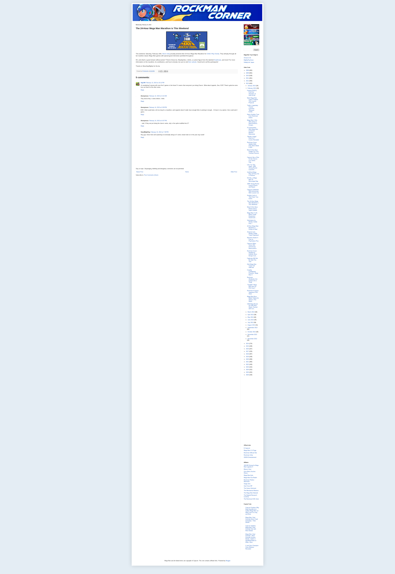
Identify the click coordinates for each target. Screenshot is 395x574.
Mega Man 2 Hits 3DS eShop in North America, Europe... (252, 122)
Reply (142, 90)
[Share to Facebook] (165, 71)
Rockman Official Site (250, 453)
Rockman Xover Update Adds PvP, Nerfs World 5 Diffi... (253, 145)
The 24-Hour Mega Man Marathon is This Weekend (253, 202)
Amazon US (247, 58)
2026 (247, 375)
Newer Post (139, 172)
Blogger (228, 560)
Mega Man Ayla (248, 475)
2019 (247, 356)
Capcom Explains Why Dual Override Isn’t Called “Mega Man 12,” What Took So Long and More (252, 511)
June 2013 (251, 320)
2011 (247, 78)
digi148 (143, 82)
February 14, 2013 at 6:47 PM (158, 120)
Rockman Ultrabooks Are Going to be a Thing (252, 280)
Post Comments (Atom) (151, 175)
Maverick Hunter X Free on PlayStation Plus (253, 239)
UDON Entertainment (250, 457)
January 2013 (252, 85)
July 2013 (251, 322)
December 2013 (252, 338)
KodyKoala (217, 60)
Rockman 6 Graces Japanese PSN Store (253, 292)
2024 (247, 369)
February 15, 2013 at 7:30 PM (159, 132)
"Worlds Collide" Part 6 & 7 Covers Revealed (253, 138)
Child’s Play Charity (213, 54)
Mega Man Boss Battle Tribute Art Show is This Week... (253, 299)
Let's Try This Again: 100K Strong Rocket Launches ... (252, 167)
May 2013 (251, 317)
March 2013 (251, 312)
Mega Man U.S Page (250, 450)
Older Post (234, 172)
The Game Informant (250, 488)
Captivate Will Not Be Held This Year (252, 260)
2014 (247, 343)
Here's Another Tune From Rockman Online (253, 116)
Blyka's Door (247, 469)
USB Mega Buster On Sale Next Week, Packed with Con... (252, 306)
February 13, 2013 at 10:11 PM (155, 82)
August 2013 (252, 325)
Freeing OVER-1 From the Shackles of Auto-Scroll (252, 93)
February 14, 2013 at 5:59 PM (158, 107)
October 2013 (252, 332)
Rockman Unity (248, 455)
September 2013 (252, 327)
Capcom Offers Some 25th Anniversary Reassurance (251, 246)
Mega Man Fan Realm (250, 477)
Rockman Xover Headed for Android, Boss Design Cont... (252, 253)
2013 (247, 83)
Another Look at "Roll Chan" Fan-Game (252, 197)
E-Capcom (247, 448)
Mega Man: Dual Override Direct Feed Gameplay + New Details (251, 520)
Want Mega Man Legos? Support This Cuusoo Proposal (252, 100)
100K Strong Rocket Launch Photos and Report (253, 185)
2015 (247, 346)
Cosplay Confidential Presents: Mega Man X (252, 272)
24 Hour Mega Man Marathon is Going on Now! (252, 227)
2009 (247, 73)
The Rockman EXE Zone (251, 499)
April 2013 (251, 314)
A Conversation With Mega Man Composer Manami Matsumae (252, 131)
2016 (247, 349)
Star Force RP (248, 486)
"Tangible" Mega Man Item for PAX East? (252, 286)
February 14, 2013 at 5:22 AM (158, 96)
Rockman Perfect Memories (249, 480)
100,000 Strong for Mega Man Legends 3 (251, 466)
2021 (247, 362)
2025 (247, 372)
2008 (247, 70)
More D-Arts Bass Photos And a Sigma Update (252, 208)
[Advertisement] (252, 410)
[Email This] (159, 71)
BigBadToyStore (248, 60)
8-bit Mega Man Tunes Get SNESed (251, 265)
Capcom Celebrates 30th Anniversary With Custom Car (253, 191)
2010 (247, 75)
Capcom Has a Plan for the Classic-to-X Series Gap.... (253, 160)
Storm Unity (166, 54)
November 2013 (252, 334)
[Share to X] (163, 71)
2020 (247, 359)
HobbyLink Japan (249, 62)
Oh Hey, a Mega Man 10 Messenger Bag (252, 179)
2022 (247, 364)
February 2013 (252, 88)
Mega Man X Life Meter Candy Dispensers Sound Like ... (252, 215)
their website (192, 62)
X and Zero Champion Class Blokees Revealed (251, 547)
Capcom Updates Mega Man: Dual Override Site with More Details (250, 528)
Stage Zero (247, 484)
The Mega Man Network (251, 493)
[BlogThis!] (161, 71)
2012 (247, 81)
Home (187, 172)
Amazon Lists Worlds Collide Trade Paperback (253, 233)
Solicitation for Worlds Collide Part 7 (252, 222)
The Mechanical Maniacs (251, 490)
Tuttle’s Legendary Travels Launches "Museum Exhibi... (252, 109)
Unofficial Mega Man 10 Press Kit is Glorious (253, 173)
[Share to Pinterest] (167, 71)
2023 (247, 367)
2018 (247, 354)
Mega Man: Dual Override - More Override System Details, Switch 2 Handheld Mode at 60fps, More (250, 538)
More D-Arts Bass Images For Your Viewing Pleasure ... (253, 152)
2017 (247, 351)
